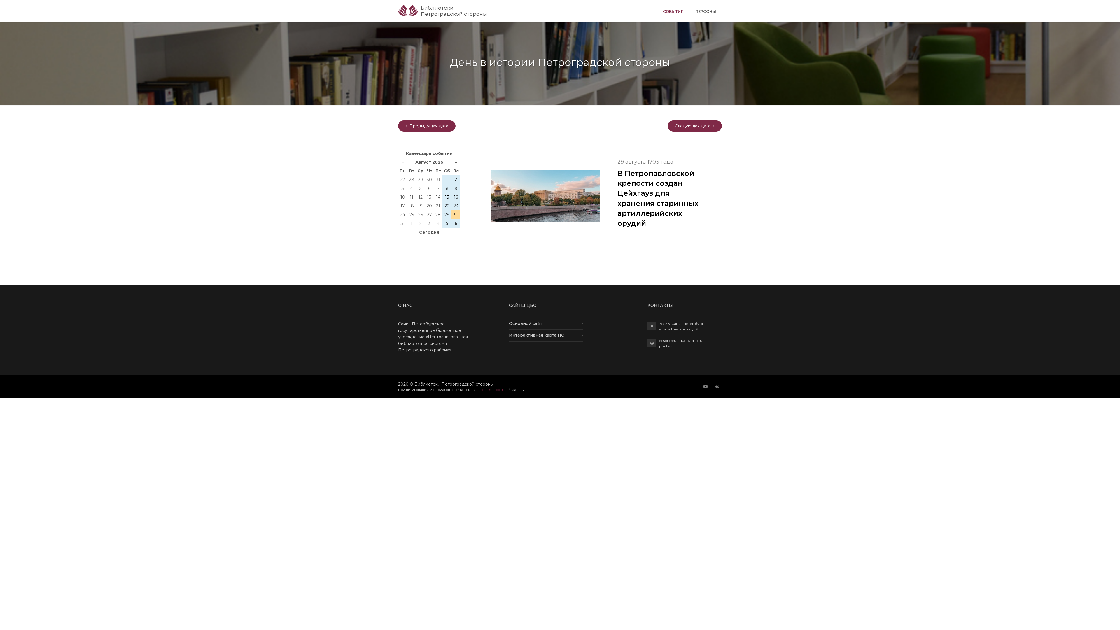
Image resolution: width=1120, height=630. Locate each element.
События (673, 11)
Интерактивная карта (536, 335)
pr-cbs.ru (667, 346)
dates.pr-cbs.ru (494, 390)
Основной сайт (525, 323)
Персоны (705, 11)
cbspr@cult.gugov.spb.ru (680, 340)
